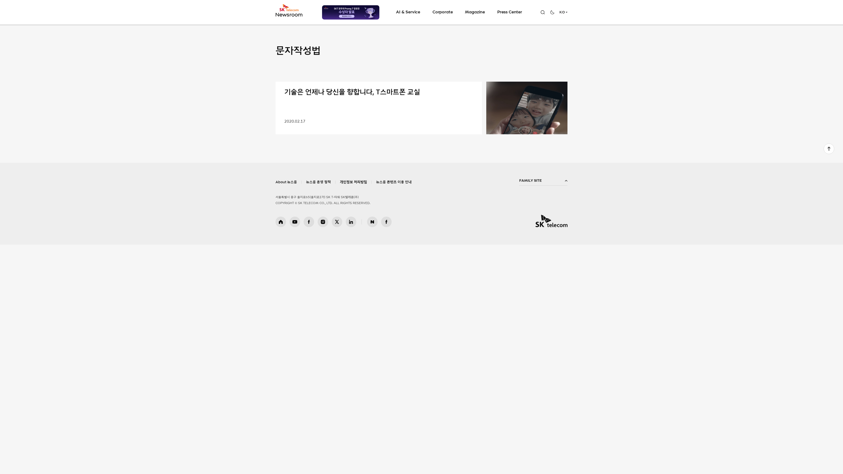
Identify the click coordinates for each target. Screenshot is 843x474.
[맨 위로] (829, 149)
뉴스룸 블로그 (372, 222)
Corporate (442, 12)
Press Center (509, 12)
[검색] (542, 12)
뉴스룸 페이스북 (386, 222)
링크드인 (351, 222)
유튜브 (295, 222)
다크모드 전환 (552, 12)
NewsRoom (289, 14)
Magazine (475, 12)
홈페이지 (281, 222)
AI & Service (408, 12)
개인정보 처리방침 (353, 182)
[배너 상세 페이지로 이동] (350, 12)
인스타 (323, 222)
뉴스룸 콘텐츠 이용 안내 (394, 182)
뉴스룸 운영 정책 (318, 182)
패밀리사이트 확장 (543, 181)
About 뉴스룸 (286, 182)
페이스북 (309, 222)
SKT (289, 10)
